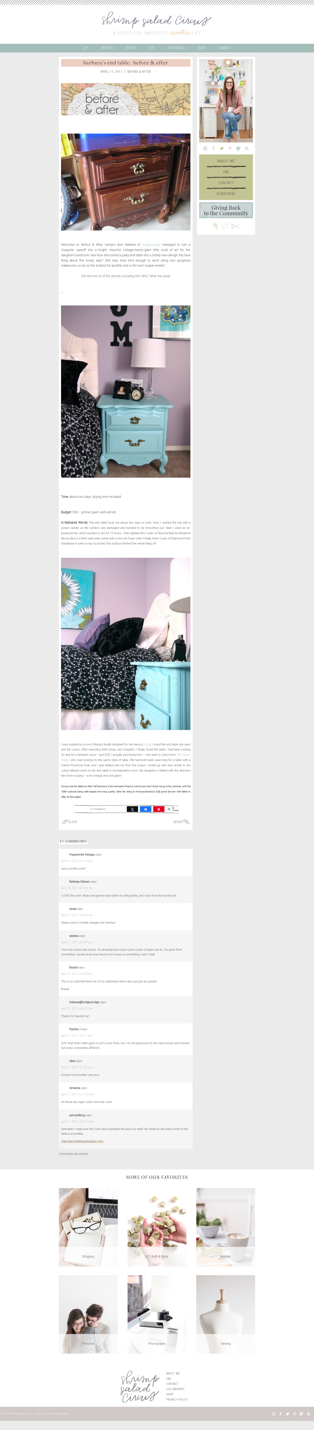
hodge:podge (151, 244)
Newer (178, 822)
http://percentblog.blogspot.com (82, 1141)
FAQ (226, 172)
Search (225, 48)
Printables (176, 48)
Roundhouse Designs (56, 1413)
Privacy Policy (177, 1399)
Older (72, 822)
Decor (130, 48)
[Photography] (157, 1314)
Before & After (139, 72)
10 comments (98, 809)
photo (146, 744)
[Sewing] (225, 1314)
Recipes (107, 48)
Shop (202, 48)
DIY (85, 48)
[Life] (88, 1314)
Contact (226, 183)
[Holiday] (225, 1227)
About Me (226, 161)
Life (151, 48)
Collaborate (175, 1389)
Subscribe (226, 193)
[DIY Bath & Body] (157, 1227)
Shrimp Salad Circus (22, 1413)
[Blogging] (88, 1227)
